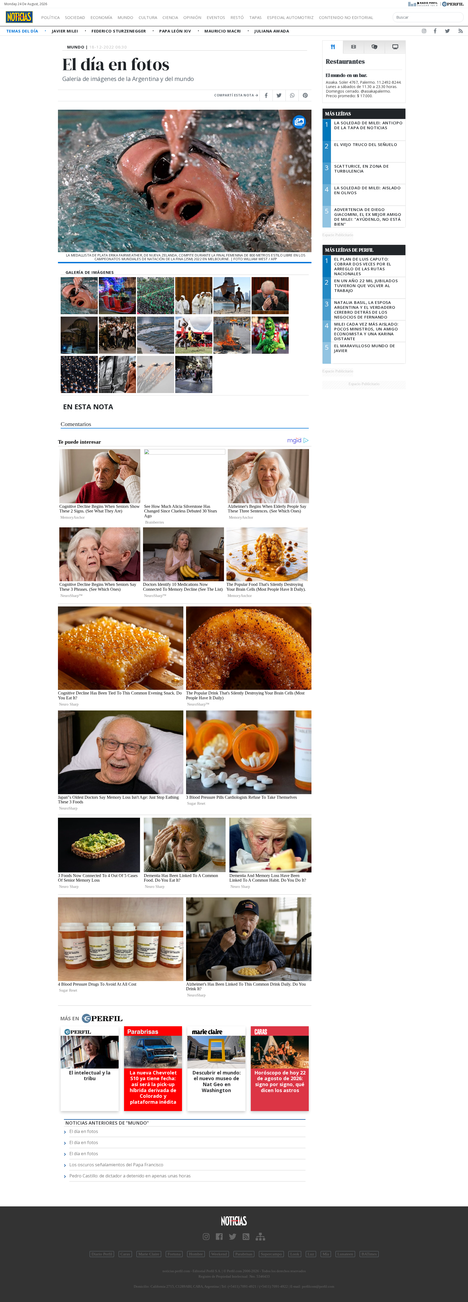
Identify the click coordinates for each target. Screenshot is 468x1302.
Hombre (196, 1254)
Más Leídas (338, 114)
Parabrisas (243, 1254)
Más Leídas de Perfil (349, 250)
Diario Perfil (102, 1254)
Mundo (125, 17)
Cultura (148, 17)
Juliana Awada (271, 31)
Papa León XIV (175, 31)
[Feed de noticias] (460, 31)
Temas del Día (22, 31)
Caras (125, 1254)
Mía (326, 1254)
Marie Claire (148, 1254)
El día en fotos (83, 1131)
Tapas (255, 17)
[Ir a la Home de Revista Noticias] (19, 17)
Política (50, 17)
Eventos (216, 17)
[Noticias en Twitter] (447, 31)
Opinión (192, 17)
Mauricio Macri (223, 31)
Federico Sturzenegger (119, 31)
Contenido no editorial (346, 17)
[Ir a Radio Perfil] (423, 3)
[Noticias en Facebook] (435, 31)
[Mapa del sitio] (260, 1237)
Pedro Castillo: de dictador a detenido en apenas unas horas (130, 1176)
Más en (69, 1018)
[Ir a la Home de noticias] (234, 1221)
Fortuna (174, 1254)
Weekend (219, 1254)
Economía (101, 17)
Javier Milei (65, 31)
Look (294, 1254)
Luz (311, 1254)
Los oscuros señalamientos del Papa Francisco (116, 1165)
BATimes (369, 1254)
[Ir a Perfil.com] (453, 3)
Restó (237, 17)
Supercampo (271, 1254)
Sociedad (75, 17)
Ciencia (170, 17)
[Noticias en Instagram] (424, 31)
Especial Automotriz (290, 17)
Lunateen (345, 1254)
